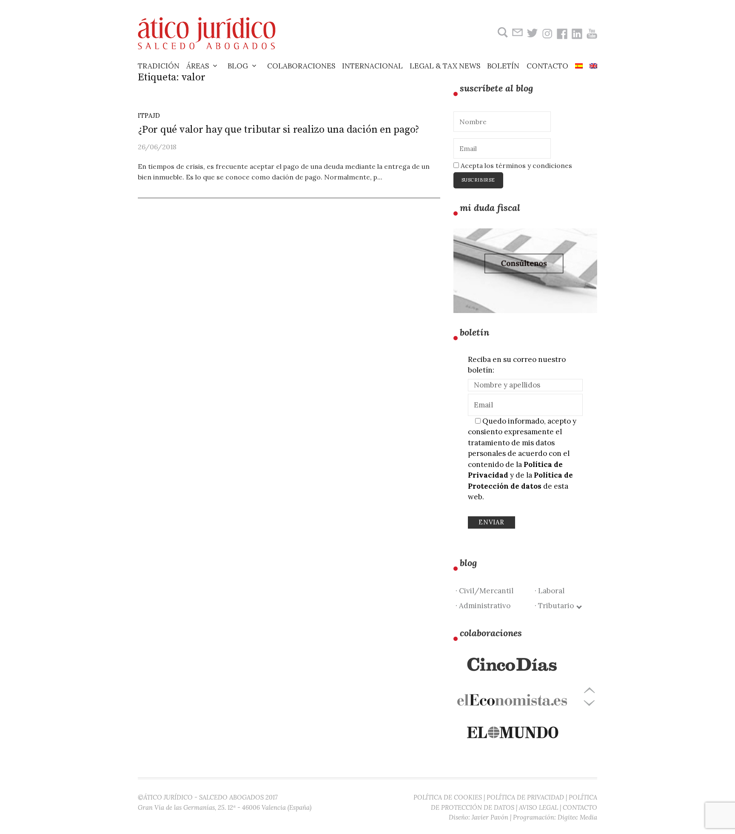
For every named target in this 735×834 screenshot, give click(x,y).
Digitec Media (577, 817)
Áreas (197, 66)
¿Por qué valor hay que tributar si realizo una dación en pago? (278, 129)
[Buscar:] (502, 32)
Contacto (547, 66)
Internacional (372, 66)
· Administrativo (483, 605)
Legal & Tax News (445, 66)
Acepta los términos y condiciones (515, 165)
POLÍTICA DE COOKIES (447, 797)
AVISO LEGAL (538, 807)
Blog (238, 66)
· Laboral (549, 590)
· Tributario (556, 605)
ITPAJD (149, 115)
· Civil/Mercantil (484, 590)
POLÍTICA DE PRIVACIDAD (525, 797)
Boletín (503, 66)
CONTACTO (580, 807)
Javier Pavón (490, 817)
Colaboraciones (301, 66)
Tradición (158, 66)
